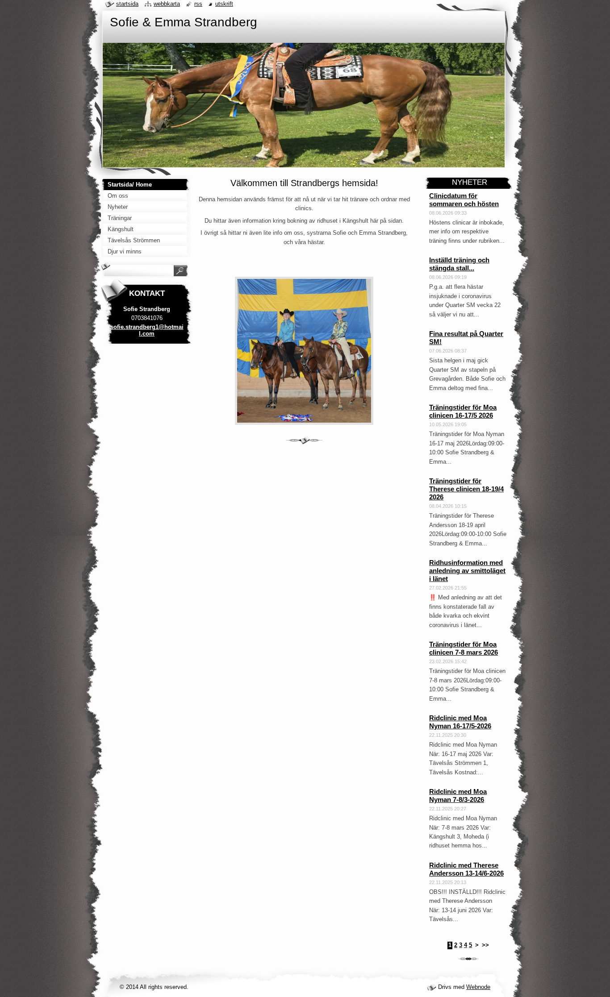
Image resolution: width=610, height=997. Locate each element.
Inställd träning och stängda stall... (459, 264)
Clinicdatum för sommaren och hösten (464, 200)
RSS (198, 3)
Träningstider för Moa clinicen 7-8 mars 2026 (463, 648)
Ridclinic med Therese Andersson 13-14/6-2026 (466, 869)
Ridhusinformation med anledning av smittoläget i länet (467, 570)
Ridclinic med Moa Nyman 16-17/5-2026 (460, 722)
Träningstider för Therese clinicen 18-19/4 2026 (466, 489)
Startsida (127, 3)
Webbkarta (167, 3)
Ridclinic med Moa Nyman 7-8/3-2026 (458, 795)
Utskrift (224, 3)
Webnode (478, 987)
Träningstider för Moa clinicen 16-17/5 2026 (463, 411)
